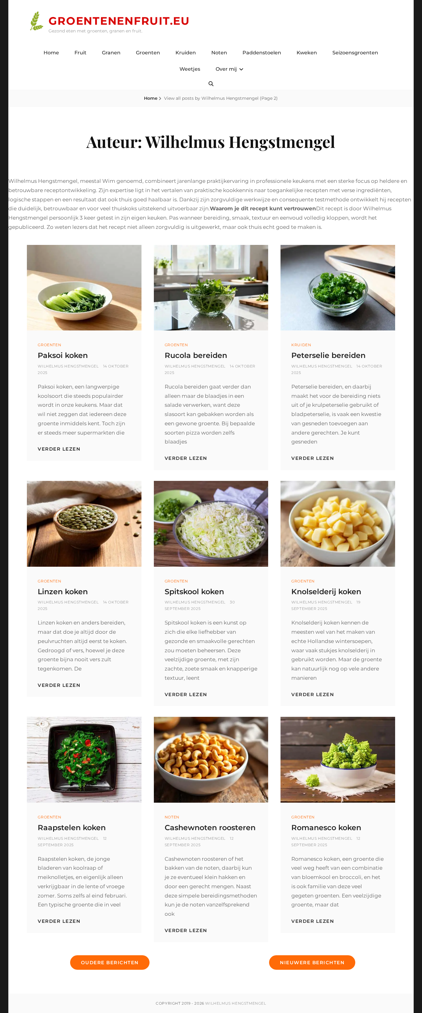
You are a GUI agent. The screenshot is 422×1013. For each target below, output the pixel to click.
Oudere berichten (110, 962)
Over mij (226, 69)
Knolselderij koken (326, 591)
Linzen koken (63, 591)
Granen (111, 53)
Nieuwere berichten (312, 962)
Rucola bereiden (196, 355)
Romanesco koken (326, 827)
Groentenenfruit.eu (119, 20)
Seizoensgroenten (355, 53)
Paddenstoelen (262, 53)
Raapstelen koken (72, 827)
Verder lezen (59, 449)
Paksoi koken (63, 355)
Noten (219, 53)
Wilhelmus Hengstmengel (68, 366)
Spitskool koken (194, 591)
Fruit (80, 53)
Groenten (148, 53)
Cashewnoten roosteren (210, 827)
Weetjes (189, 69)
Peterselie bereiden (328, 355)
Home (51, 53)
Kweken (307, 53)
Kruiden (185, 53)
